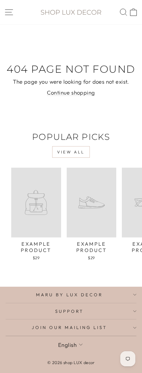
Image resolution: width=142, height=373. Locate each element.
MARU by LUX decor (69, 294)
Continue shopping (71, 92)
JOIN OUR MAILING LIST (69, 327)
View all (71, 151)
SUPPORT (69, 311)
